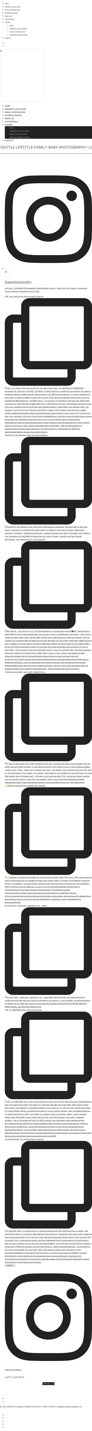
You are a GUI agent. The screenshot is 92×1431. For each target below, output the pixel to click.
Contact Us (48, 1383)
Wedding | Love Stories (18, 28)
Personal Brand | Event (19, 35)
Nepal (12, 25)
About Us (8, 16)
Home (7, 3)
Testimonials (10, 19)
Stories (7, 22)
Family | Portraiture (12, 10)
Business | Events (11, 13)
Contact (8, 38)
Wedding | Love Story (13, 6)
